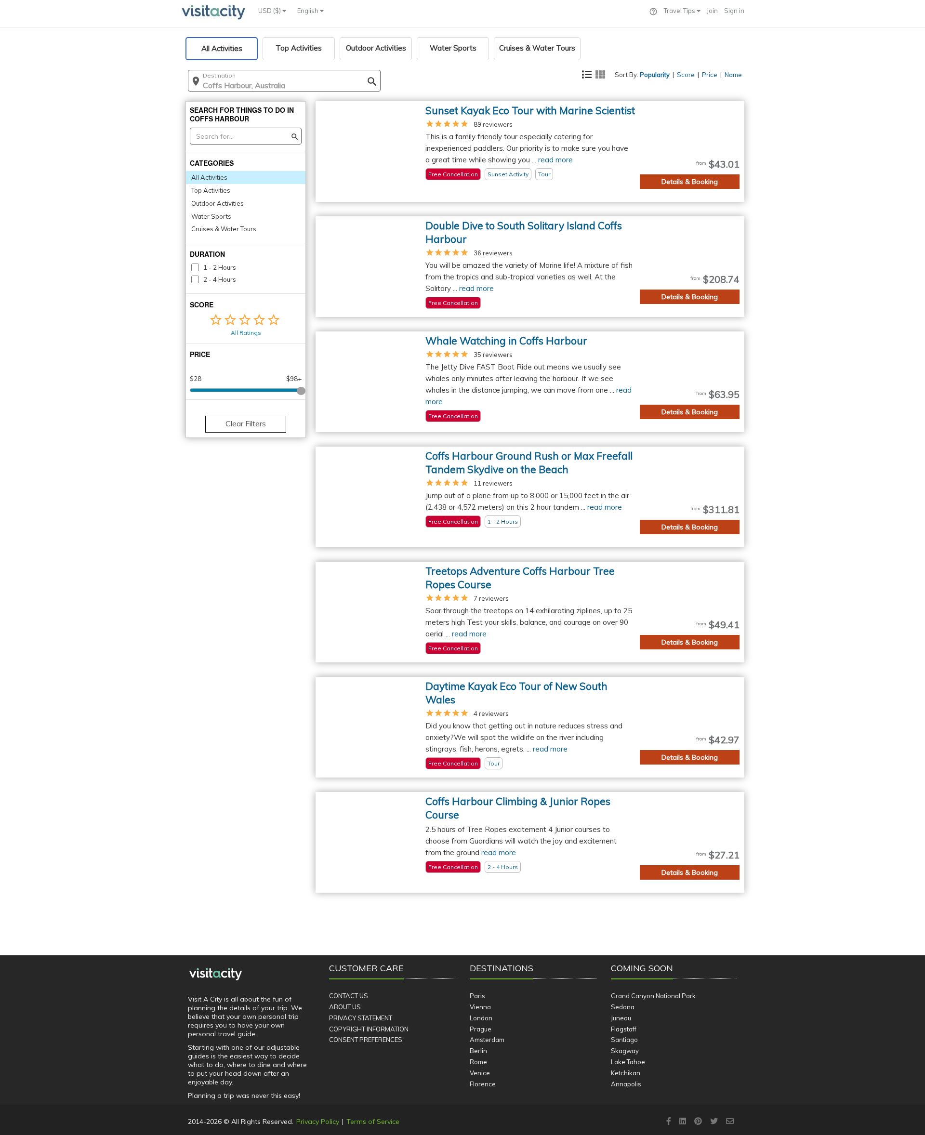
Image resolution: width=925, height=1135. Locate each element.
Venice (480, 1073)
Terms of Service (372, 1121)
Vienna (480, 1007)
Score (686, 75)
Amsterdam (487, 1039)
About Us (345, 1007)
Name (733, 75)
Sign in (734, 10)
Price (709, 75)
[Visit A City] (215, 974)
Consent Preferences (365, 1039)
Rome (478, 1062)
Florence (483, 1084)
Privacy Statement (360, 1018)
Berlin (478, 1051)
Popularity (655, 75)
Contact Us (348, 996)
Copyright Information (369, 1029)
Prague (480, 1029)
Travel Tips (680, 10)
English (308, 10)
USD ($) (270, 10)
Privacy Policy (317, 1121)
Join (712, 10)
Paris (477, 996)
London (481, 1018)
